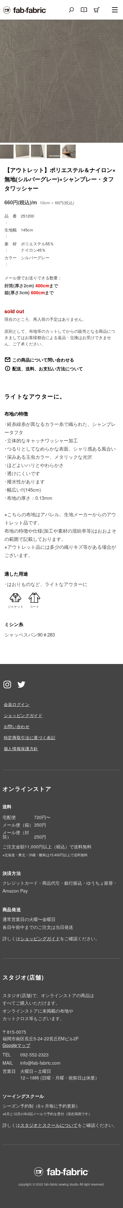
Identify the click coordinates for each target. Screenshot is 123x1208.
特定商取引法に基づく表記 (30, 737)
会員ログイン (17, 704)
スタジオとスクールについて (49, 1125)
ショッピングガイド (23, 715)
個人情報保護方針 (21, 748)
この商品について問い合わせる (43, 359)
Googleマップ (16, 1045)
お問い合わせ (17, 726)
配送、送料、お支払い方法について (47, 368)
